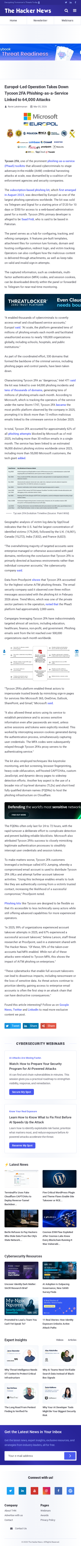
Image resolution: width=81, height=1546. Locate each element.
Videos (59, 1340)
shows (36, 580)
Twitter (17, 1009)
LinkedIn (33, 1009)
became (61, 405)
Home (13, 20)
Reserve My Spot (22, 1145)
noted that (52, 604)
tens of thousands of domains (23, 390)
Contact (9, 1520)
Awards (44, 1515)
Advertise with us (14, 1515)
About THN (10, 1510)
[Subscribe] (70, 1456)
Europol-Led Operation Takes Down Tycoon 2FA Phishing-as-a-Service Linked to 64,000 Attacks (36, 93)
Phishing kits (13, 903)
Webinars (67, 20)
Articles (72, 1340)
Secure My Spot (21, 1091)
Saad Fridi (27, 219)
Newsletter (40, 20)
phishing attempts (19, 433)
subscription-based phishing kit (30, 190)
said (17, 327)
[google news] (70, 1491)
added (21, 458)
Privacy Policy (47, 1520)
